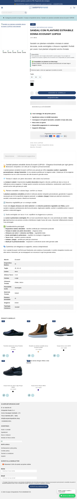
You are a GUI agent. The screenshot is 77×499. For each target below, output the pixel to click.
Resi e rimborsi (6, 435)
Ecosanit (38, 147)
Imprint (3, 456)
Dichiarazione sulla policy (9, 448)
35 (32, 77)
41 (40, 77)
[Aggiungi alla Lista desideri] (7, 355)
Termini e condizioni (7, 453)
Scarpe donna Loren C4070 (64, 345)
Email (3, 476)
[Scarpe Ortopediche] (38, 8)
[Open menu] (2, 8)
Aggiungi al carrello (56, 93)
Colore (32, 81)
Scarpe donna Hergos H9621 (38, 385)
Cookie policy (5, 451)
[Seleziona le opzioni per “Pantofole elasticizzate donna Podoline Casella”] (3, 355)
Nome (3, 469)
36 (36, 77)
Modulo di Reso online (8, 437)
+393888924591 (6, 421)
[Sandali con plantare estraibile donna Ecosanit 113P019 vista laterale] (14, 36)
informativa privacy (13, 482)
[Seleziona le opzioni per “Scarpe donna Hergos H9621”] (29, 395)
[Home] (3, 18)
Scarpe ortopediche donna (41, 27)
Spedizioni (4, 432)
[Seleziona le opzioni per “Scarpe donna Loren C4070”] (54, 355)
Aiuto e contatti (5, 429)
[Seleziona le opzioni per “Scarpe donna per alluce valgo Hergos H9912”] (3, 395)
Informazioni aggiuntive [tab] (26, 156)
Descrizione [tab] (9, 156)
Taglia (32, 74)
